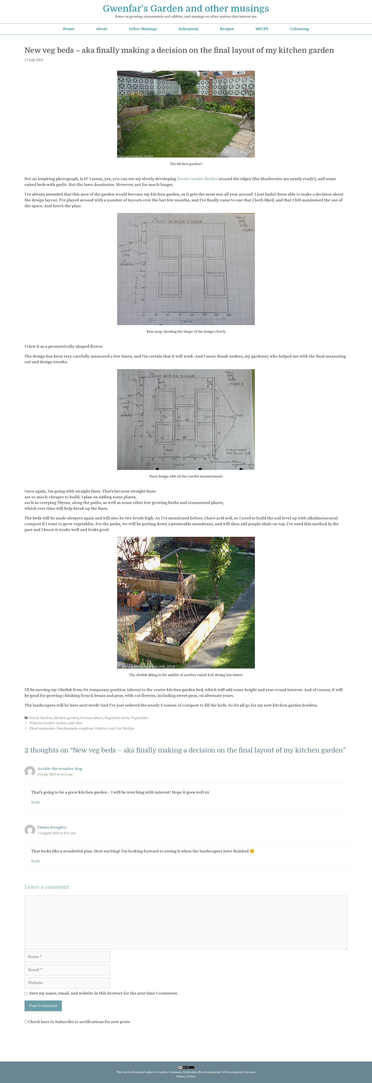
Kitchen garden (66, 718)
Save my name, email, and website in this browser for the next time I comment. (103, 993)
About (101, 28)
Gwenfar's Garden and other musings (186, 8)
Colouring (299, 28)
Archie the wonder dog (59, 768)
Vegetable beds (116, 718)
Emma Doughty (52, 827)
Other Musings (143, 28)
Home (68, 28)
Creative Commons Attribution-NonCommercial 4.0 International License (205, 1072)
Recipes (227, 28)
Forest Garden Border (197, 178)
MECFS (262, 28)
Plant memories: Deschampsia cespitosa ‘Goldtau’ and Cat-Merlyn (81, 728)
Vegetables (140, 718)
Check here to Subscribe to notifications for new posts (78, 1021)
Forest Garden (40, 718)
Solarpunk (188, 28)
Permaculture (91, 718)
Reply (35, 802)
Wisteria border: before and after (56, 723)
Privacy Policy (186, 1076)
